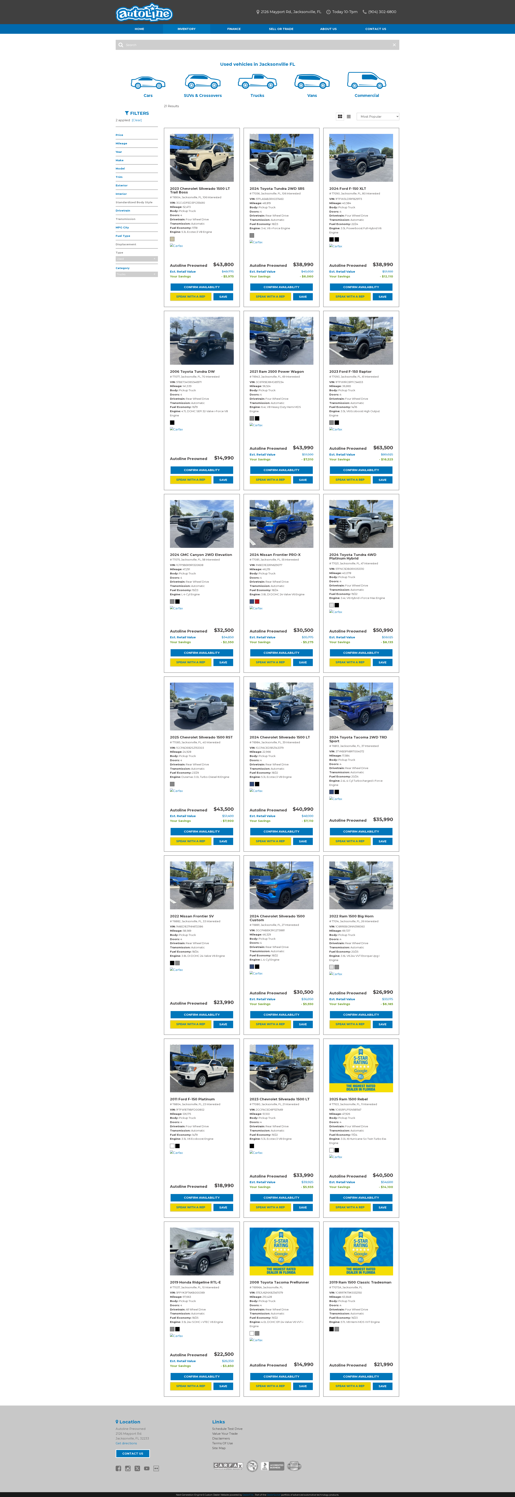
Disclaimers (221, 1438)
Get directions (126, 1443)
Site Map (219, 1448)
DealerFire (248, 1494)
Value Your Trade (225, 1433)
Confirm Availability (202, 287)
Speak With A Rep (190, 296)
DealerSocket (274, 1494)
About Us (328, 29)
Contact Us (375, 29)
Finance (234, 29)
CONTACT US (132, 1453)
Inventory (187, 29)
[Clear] (137, 120)
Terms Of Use (222, 1443)
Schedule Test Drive (227, 1429)
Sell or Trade (281, 29)
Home (139, 29)
